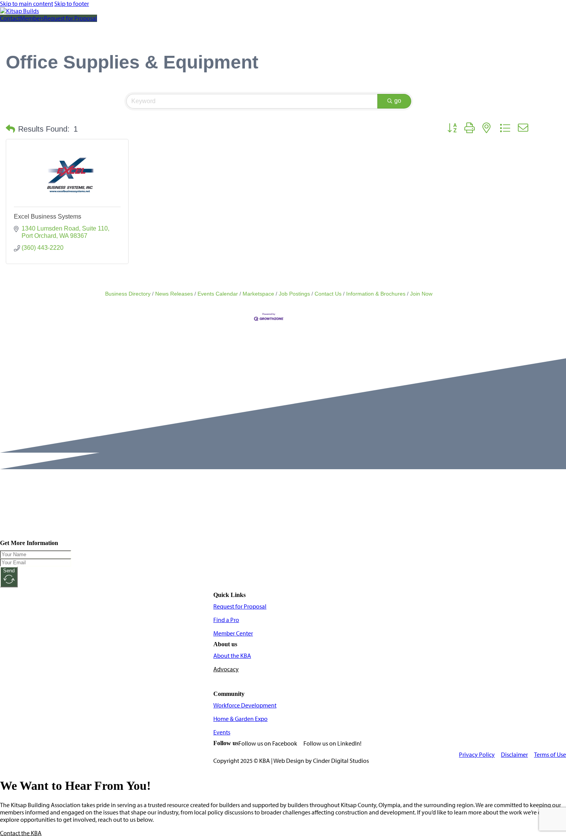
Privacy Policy (477, 754)
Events (221, 732)
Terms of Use (550, 754)
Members (32, 18)
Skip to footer (71, 3)
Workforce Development (244, 705)
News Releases (174, 294)
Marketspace (258, 294)
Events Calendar (218, 294)
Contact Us (328, 294)
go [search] (397, 100)
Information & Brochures (375, 294)
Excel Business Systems (47, 216)
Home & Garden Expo (240, 718)
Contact (10, 18)
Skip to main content (26, 3)
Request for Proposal (70, 18)
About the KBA (232, 655)
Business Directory (128, 294)
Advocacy (226, 669)
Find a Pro (226, 620)
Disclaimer (514, 754)
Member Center (233, 633)
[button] (10, 129)
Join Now (421, 294)
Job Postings (294, 294)
